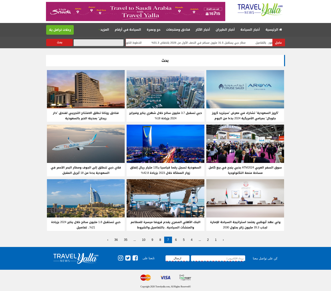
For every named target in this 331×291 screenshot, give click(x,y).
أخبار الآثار (203, 30)
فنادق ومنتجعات (178, 30)
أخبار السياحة (250, 30)
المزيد (104, 30)
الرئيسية (272, 30)
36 (116, 240)
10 (143, 240)
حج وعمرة (154, 30)
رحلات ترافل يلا (60, 30)
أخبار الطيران (225, 30)
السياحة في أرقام (128, 30)
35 (125, 240)
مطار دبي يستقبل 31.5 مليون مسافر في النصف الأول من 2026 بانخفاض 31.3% (213, 42)
